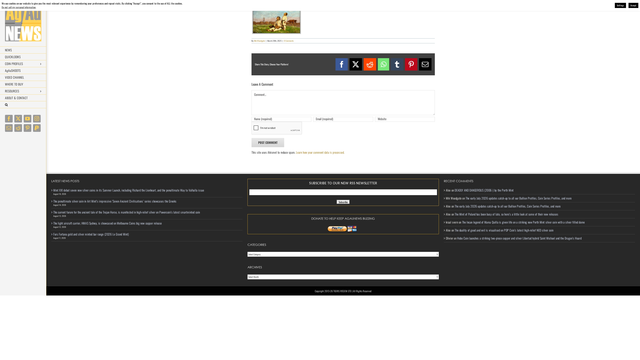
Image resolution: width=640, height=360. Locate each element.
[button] (23, 104)
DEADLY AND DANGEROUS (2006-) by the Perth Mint (484, 190)
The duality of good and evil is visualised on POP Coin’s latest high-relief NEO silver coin (504, 230)
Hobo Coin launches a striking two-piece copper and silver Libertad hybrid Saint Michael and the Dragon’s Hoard (519, 238)
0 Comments (289, 40)
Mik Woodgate (259, 40)
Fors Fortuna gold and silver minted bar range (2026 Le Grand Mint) (91, 234)
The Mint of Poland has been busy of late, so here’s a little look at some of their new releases (506, 214)
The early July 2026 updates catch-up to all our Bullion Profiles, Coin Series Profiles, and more (519, 198)
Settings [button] (620, 5)
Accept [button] (633, 5)
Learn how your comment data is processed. (320, 152)
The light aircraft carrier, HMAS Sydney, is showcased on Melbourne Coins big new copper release (107, 223)
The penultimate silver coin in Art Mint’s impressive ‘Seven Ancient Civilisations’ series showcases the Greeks (114, 201)
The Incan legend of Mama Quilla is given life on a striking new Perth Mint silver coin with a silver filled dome (523, 222)
